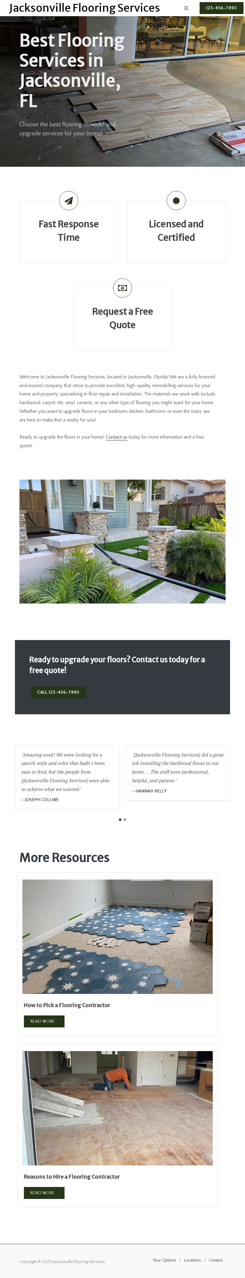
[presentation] (235, 776)
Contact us (116, 437)
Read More (42, 1021)
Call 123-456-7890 (58, 692)
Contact (216, 1260)
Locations (192, 1260)
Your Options (164, 1260)
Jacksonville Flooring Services (84, 8)
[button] (120, 819)
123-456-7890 (221, 8)
